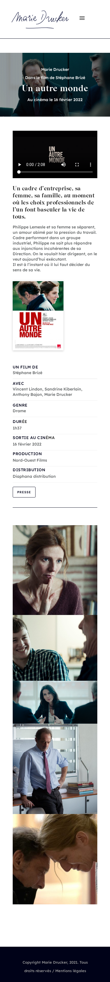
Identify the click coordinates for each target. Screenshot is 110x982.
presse (24, 492)
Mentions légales (70, 970)
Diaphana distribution (34, 476)
